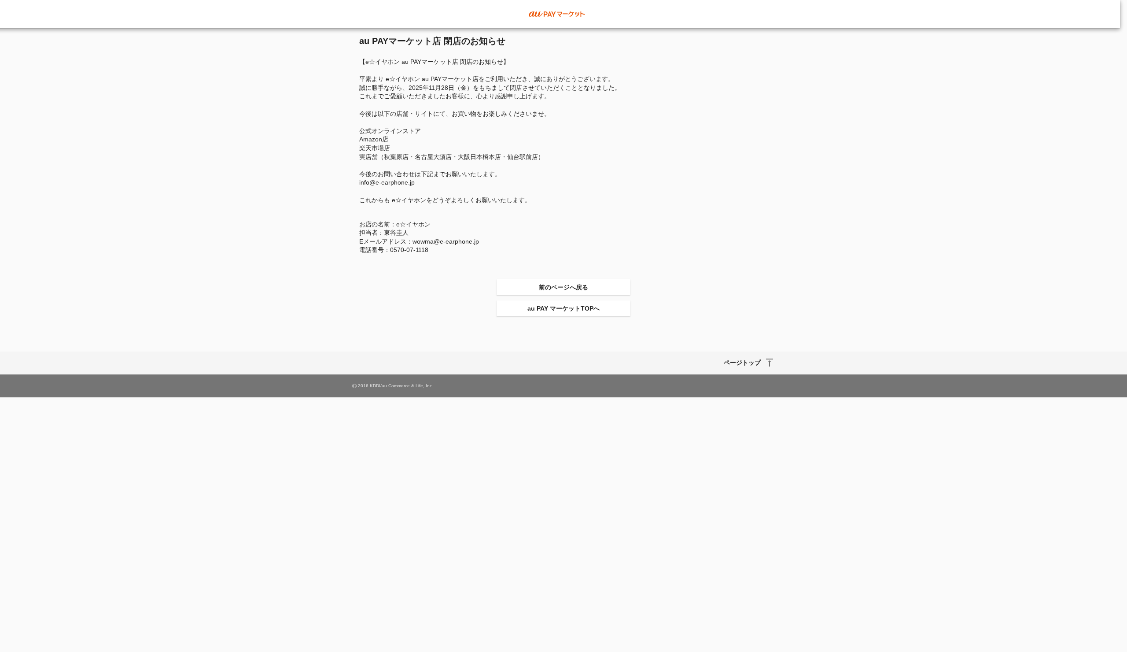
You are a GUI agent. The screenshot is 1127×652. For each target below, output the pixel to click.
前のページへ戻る (563, 287)
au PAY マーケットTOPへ (563, 308)
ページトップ (742, 362)
